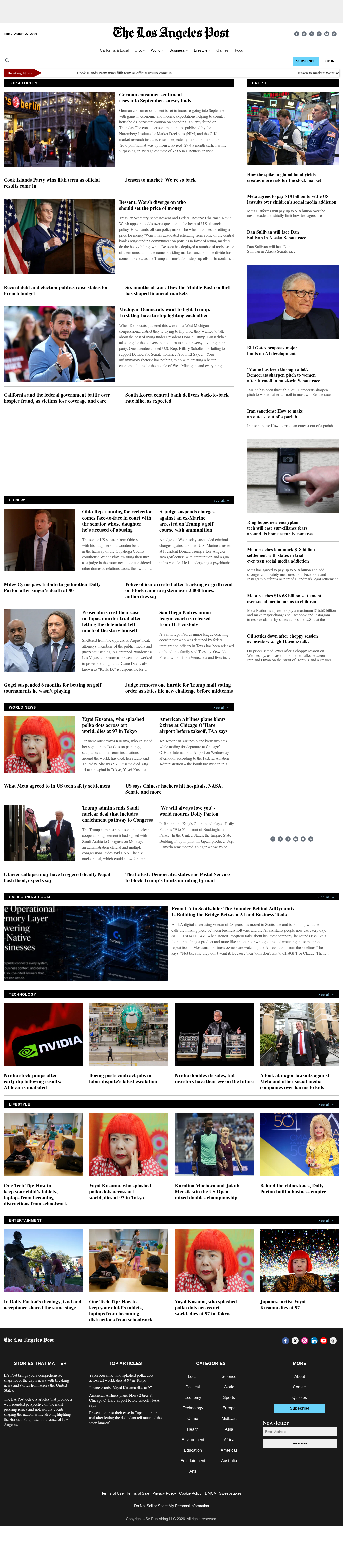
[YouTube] (326, 33)
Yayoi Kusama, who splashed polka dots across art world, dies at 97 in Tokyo (113, 725)
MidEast (229, 1418)
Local (193, 1376)
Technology (193, 1408)
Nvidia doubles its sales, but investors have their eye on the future (214, 1078)
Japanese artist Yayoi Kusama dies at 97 (283, 1305)
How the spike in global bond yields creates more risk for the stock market (284, 177)
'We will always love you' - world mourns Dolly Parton (188, 811)
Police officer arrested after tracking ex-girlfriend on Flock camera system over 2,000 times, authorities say (179, 590)
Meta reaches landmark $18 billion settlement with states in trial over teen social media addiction (281, 555)
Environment (193, 1440)
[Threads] (334, 33)
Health (193, 1429)
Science (229, 1376)
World (229, 1387)
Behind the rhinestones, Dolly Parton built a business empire (294, 1189)
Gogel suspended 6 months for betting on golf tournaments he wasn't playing (52, 688)
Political (193, 1387)
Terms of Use (112, 1493)
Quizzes (299, 1397)
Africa (229, 1440)
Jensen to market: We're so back (294, 72)
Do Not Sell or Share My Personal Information (171, 1506)
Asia (229, 1429)
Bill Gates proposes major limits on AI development (272, 350)
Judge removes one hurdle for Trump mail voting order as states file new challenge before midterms (179, 688)
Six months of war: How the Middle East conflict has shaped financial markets (177, 290)
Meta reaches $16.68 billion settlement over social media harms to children (284, 598)
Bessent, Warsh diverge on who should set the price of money (152, 205)
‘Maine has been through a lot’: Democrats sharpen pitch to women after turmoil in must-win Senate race (283, 375)
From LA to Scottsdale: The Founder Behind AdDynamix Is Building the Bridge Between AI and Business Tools (233, 912)
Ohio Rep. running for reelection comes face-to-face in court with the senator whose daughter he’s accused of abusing (117, 521)
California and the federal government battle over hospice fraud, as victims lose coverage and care (57, 398)
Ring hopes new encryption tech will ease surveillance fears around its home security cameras (280, 528)
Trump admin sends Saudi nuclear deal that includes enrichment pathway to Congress (117, 814)
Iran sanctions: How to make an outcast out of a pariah (275, 414)
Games (222, 50)
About (299, 1376)
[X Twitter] (304, 33)
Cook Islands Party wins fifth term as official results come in (96, 72)
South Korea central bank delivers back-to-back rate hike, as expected (177, 398)
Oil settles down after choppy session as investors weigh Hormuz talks (282, 639)
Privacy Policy (164, 1493)
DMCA (210, 1493)
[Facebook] (296, 33)
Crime (192, 1418)
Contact (300, 1387)
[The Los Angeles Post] (171, 33)
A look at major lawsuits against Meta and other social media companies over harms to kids (294, 1081)
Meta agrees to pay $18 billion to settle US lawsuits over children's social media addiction (291, 199)
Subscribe (299, 1443)
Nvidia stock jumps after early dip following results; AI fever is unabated (33, 1081)
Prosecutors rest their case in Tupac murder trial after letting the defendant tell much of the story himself (111, 621)
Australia (229, 1461)
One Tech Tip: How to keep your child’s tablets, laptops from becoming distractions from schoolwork (35, 1195)
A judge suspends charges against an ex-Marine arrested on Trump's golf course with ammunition (187, 521)
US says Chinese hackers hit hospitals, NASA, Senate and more (174, 789)
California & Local (114, 50)
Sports (229, 1397)
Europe (229, 1408)
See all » (221, 500)
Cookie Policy (190, 1493)
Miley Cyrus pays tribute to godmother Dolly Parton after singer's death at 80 (52, 587)
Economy (192, 1397)
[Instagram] (311, 33)
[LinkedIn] (319, 33)
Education (193, 1450)
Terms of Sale (138, 1493)
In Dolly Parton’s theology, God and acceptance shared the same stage (42, 1305)
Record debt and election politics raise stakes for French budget (56, 290)
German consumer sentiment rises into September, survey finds (155, 98)
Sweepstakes (230, 1493)
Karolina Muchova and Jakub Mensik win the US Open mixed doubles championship (207, 1192)
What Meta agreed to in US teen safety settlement (57, 786)
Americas (229, 1450)
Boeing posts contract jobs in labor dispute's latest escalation (123, 1078)
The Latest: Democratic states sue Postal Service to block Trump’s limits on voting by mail (177, 877)
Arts (192, 1471)
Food (239, 50)
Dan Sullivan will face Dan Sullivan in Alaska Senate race (276, 235)
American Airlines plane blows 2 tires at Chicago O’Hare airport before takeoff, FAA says (193, 725)
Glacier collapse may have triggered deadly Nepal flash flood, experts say (57, 877)
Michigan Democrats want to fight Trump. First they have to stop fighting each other (164, 312)
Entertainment (192, 1461)
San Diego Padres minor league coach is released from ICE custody (185, 618)
